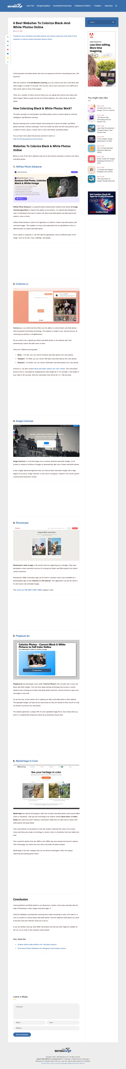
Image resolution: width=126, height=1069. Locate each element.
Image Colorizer (24, 421)
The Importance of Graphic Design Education (106, 180)
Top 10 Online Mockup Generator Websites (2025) (105, 150)
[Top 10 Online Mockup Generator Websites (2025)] (91, 148)
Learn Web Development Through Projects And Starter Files (105, 130)
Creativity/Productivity (62, 6)
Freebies (97, 6)
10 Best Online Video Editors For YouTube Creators (37, 944)
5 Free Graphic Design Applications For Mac (104, 140)
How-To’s (30, 6)
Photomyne (22, 522)
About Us (82, 1063)
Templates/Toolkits (82, 6)
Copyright (64, 1063)
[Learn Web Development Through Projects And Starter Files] (91, 128)
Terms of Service (55, 1063)
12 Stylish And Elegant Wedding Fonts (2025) (105, 171)
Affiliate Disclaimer (73, 1063)
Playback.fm (23, 636)
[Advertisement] (46, 56)
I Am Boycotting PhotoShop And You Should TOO (104, 119)
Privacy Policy (45, 1063)
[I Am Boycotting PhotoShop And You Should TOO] (91, 117)
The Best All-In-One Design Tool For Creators (106, 109)
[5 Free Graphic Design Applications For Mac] (91, 139)
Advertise (109, 6)
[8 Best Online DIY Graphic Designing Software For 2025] (91, 159)
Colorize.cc (22, 284)
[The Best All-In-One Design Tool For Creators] (91, 108)
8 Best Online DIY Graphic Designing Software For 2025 (106, 161)
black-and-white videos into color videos (49, 369)
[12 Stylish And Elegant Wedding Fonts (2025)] (91, 169)
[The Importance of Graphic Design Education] (91, 179)
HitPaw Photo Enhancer (29, 166)
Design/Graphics (43, 6)
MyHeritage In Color (27, 761)
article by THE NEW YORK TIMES (29, 590)
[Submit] (113, 22)
